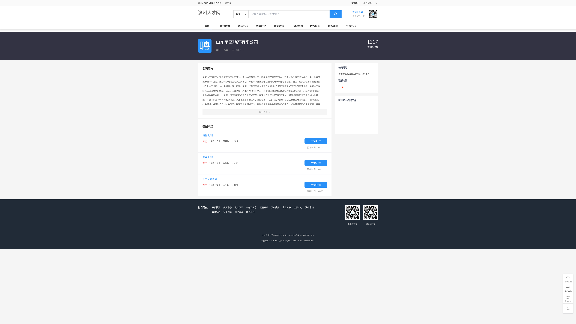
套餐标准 (216, 212)
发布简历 (275, 207)
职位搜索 (225, 26)
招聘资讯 (264, 207)
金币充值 (227, 212)
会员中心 (351, 26)
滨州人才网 (209, 12)
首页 (207, 26)
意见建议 (239, 212)
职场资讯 (279, 26)
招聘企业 (261, 26)
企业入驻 (286, 207)
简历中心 (243, 26)
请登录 (228, 3)
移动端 (368, 3)
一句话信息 (297, 26)
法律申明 (309, 207)
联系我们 (250, 212)
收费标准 (315, 26)
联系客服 (333, 26)
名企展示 (239, 207)
